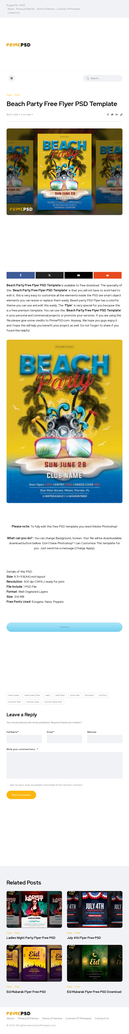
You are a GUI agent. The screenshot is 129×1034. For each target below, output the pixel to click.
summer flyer (14, 702)
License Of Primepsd (68, 8)
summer (103, 695)
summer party (32, 702)
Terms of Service (46, 8)
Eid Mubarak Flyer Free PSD (26, 992)
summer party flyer (53, 702)
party (48, 695)
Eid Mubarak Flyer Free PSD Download (94, 992)
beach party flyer (32, 695)
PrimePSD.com (59, 320)
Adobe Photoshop (104, 526)
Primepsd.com (48, 1025)
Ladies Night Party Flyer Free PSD (31, 938)
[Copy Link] (121, 115)
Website (91, 731)
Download (64, 627)
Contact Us (14, 12)
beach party (13, 695)
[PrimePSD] (18, 44)
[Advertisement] (85, 44)
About (11, 8)
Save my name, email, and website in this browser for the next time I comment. (46, 785)
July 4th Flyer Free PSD (84, 938)
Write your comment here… (22, 749)
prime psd (74, 695)
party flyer (60, 695)
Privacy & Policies (25, 8)
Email (50, 731)
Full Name (12, 731)
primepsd (89, 695)
